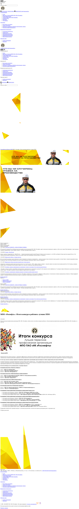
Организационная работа (8, 34)
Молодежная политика (7, 36)
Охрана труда (5, 32)
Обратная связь (3, 38)
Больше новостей (3, 276)
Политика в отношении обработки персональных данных (14, 26)
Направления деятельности (5, 29)
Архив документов (6, 25)
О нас (4, 14)
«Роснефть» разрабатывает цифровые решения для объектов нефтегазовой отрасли (21, 271)
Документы (2, 22)
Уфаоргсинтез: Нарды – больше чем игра (13, 257)
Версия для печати (5, 410)
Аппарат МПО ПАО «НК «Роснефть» (10, 17)
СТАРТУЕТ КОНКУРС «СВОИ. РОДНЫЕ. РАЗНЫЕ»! (16, 247)
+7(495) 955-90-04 (10, 11)
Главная (2, 149)
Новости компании (6, 281)
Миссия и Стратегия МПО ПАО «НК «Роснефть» (12, 15)
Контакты (5, 41)
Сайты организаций (7, 40)
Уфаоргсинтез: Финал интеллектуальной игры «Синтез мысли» (17, 262)
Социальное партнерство (8, 31)
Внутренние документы (7, 24)
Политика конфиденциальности (9, 27)
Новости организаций (7, 280)
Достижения (5, 20)
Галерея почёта (6, 18)
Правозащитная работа (7, 33)
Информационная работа (8, 35)
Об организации (3, 12)
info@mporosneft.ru (25, 11)
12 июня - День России (9, 252)
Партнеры (5, 19)
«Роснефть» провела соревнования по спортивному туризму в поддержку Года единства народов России (25, 267)
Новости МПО (10, 149)
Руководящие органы (7, 16)
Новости (5, 149)
